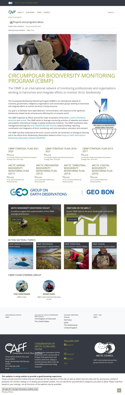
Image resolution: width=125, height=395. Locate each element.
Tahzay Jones (49, 294)
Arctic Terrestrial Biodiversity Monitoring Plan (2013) (75, 169)
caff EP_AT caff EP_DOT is (19, 368)
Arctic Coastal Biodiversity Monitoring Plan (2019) (102, 169)
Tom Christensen (22, 294)
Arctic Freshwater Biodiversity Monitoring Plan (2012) (47, 169)
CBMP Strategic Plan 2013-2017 (98, 150)
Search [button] (110, 12)
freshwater (81, 117)
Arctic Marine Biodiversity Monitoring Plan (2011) (18, 169)
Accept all (6, 389)
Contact (46, 12)
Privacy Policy (7, 392)
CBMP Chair (30, 30)
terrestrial (12, 120)
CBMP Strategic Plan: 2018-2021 (61, 150)
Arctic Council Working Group (26, 3)
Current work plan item (33, 26)
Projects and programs (14, 17)
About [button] (20, 12)
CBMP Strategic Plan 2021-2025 (23, 150)
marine (73, 117)
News (39, 12)
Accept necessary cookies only (24, 389)
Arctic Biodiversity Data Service (43, 125)
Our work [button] (30, 12)
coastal (23, 120)
